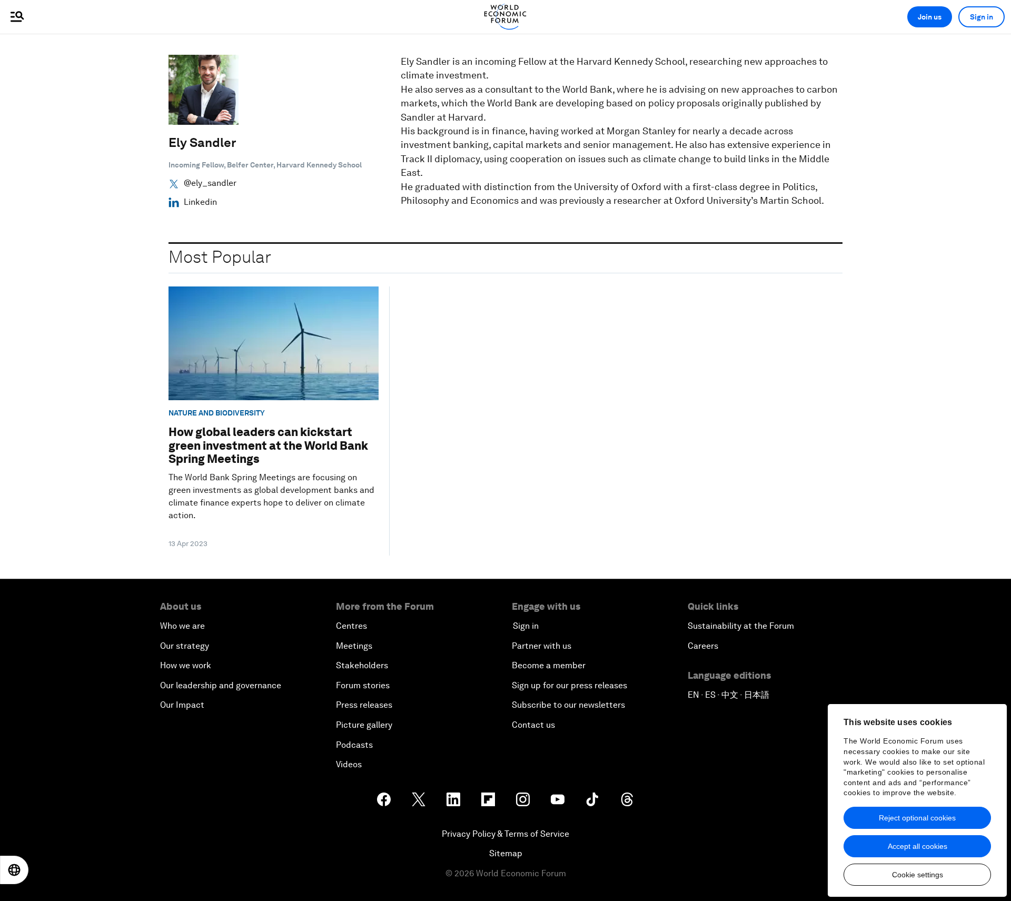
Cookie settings (917, 874)
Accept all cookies (917, 846)
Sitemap (505, 853)
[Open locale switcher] (14, 870)
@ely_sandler (210, 183)
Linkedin (200, 202)
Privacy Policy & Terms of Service (505, 834)
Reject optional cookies (917, 818)
